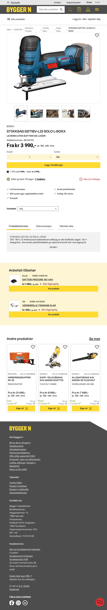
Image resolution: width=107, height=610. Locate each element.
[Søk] (61, 9)
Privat (89, 2)
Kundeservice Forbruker (21, 556)
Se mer (94, 339)
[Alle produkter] (97, 9)
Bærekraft (14, 466)
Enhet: (57, 152)
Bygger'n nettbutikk (19, 489)
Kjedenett (14, 589)
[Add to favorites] (97, 35)
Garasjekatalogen (18, 492)
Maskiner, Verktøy (29, 29)
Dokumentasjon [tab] (44, 226)
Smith (26, 586)
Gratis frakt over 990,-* (20, 576)
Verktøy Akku (46, 29)
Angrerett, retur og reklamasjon (24, 459)
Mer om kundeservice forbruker (24, 549)
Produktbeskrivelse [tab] (18, 226)
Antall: (10, 152)
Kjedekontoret (16, 446)
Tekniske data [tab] (66, 226)
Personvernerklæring (19, 452)
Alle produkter (18, 19)
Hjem (9, 29)
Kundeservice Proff (18, 559)
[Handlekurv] (70, 9)
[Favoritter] (79, 9)
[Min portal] (88, 9)
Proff (97, 2)
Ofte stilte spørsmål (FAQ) (22, 456)
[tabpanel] (53, 242)
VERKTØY (18, 29)
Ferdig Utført (15, 482)
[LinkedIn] (25, 602)
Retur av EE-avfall (18, 469)
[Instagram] (18, 602)
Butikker (57, 2)
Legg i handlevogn (53, 165)
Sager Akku (58, 29)
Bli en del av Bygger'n (20, 442)
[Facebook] (11, 602)
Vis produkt (53, 288)
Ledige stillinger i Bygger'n (22, 462)
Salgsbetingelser (74, 2)
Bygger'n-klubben (18, 486)
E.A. (21, 586)
